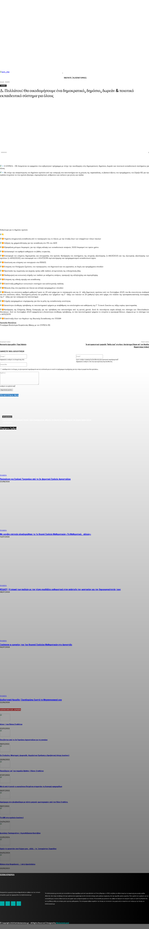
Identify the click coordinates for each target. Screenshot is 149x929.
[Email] (131, 158)
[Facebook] (109, 158)
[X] (116, 158)
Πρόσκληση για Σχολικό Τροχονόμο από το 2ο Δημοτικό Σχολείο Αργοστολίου (35, 479)
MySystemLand (62, 923)
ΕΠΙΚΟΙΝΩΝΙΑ (7, 874)
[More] (145, 158)
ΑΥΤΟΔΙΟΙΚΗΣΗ (7, 416)
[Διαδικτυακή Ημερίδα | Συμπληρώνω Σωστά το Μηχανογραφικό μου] (74, 674)
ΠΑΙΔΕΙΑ (3, 475)
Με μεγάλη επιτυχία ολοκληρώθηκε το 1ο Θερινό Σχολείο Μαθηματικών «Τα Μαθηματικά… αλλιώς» (45, 534)
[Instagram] (7, 903)
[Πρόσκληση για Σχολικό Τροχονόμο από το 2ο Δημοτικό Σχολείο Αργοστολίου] (74, 454)
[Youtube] (19, 903)
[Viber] (138, 158)
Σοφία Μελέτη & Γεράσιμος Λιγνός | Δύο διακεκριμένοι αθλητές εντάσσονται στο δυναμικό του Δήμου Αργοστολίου (46, 420)
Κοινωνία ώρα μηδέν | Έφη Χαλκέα (13, 344)
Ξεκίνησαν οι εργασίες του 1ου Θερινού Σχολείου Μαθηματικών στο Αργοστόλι (36, 644)
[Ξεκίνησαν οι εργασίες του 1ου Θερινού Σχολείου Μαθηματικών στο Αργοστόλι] (74, 619)
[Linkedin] (123, 158)
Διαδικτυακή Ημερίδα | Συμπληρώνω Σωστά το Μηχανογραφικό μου (31, 699)
